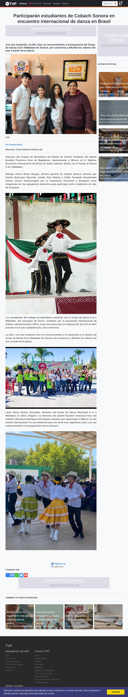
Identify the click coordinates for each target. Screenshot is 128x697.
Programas (11, 667)
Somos (38, 661)
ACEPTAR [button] (116, 692)
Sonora (65, 3)
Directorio (39, 664)
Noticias (23, 3)
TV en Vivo (36, 3)
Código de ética (42, 682)
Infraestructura (41, 676)
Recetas (47, 3)
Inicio (37, 655)
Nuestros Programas (44, 670)
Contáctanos (40, 658)
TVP (8, 655)
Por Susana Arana (14, 145)
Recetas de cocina (14, 664)
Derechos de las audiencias (47, 679)
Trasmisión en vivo (43, 673)
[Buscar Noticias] (115, 3)
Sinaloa (56, 3)
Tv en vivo (10, 658)
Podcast (9, 670)
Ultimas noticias (13, 661)
